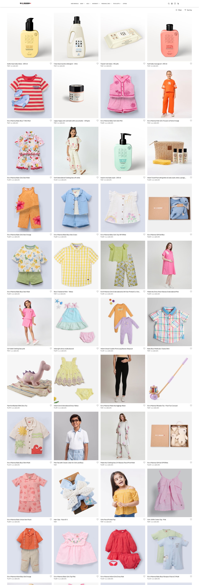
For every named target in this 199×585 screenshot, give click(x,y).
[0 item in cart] (178, 4)
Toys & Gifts (116, 3)
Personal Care (105, 3)
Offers (125, 3)
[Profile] (172, 4)
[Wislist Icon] (51, 63)
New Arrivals (74, 3)
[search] (169, 4)
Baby (81, 3)
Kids (87, 3)
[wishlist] (175, 4)
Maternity (95, 3)
